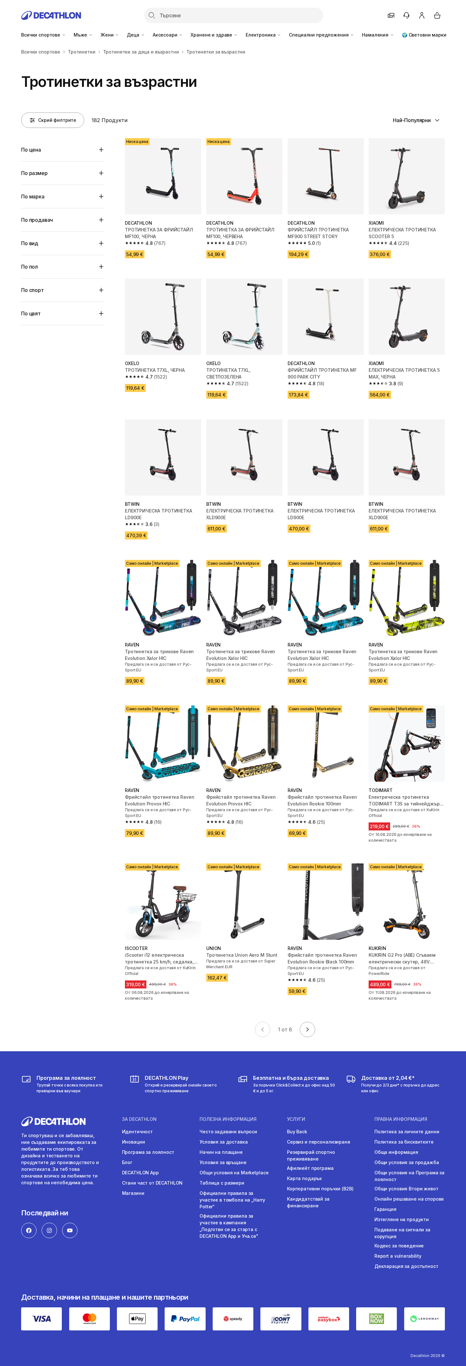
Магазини (133, 1193)
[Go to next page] (307, 1029)
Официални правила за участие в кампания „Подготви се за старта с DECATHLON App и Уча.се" (229, 1226)
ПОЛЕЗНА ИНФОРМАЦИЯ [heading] (228, 1119)
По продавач (37, 220)
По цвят (31, 313)
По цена (31, 149)
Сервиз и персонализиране (318, 1142)
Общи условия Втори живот (406, 1188)
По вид (29, 243)
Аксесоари (166, 34)
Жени (108, 34)
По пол (29, 266)
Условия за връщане (223, 1162)
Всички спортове (41, 34)
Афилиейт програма (310, 1168)
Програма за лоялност (148, 1152)
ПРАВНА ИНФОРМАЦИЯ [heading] (400, 1119)
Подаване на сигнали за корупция (402, 1233)
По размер (34, 173)
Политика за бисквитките (404, 1142)
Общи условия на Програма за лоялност (409, 1176)
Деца (133, 34)
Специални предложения (319, 34)
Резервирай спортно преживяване (311, 1155)
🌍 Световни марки (424, 34)
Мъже (81, 34)
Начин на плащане (221, 1152)
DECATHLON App (140, 1172)
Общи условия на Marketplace (234, 1172)
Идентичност (137, 1131)
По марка (33, 196)
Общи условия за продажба (406, 1162)
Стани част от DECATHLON (152, 1183)
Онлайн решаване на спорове (409, 1199)
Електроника (261, 34)
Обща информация (396, 1152)
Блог (127, 1162)
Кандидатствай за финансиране (308, 1202)
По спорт (32, 290)
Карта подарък (304, 1178)
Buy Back (297, 1131)
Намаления (376, 34)
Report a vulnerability (397, 1256)
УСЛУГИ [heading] (296, 1119)
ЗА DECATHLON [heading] (139, 1119)
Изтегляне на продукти (401, 1219)
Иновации (133, 1142)
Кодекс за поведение (399, 1245)
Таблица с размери (222, 1183)
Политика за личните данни (406, 1131)
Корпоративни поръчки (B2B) (320, 1188)
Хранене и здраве (212, 34)
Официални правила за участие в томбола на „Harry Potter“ (232, 1199)
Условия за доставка (224, 1142)
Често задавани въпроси (228, 1131)
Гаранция (385, 1209)
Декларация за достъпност (406, 1266)
